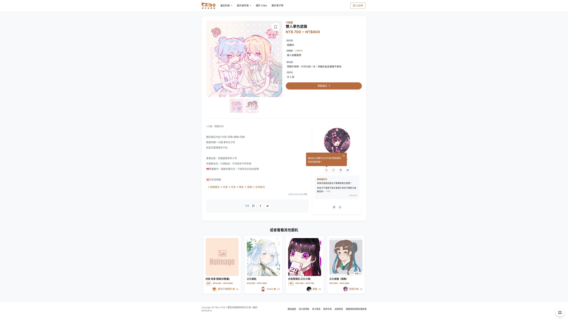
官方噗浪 (316, 309)
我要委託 (323, 86)
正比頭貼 (251, 279)
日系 (233, 187)
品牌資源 (339, 309)
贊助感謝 (292, 309)
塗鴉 (249, 187)
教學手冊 (327, 309)
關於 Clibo (258, 5)
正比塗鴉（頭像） (338, 279)
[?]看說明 (298, 51)
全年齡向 (260, 187)
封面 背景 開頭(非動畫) (218, 279)
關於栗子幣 (274, 5)
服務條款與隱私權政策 (356, 309)
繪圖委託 (215, 187)
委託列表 (223, 5)
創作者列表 (240, 5)
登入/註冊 (358, 5)
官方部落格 (304, 309)
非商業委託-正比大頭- (299, 279)
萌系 (241, 187)
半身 (225, 187)
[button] (560, 312)
